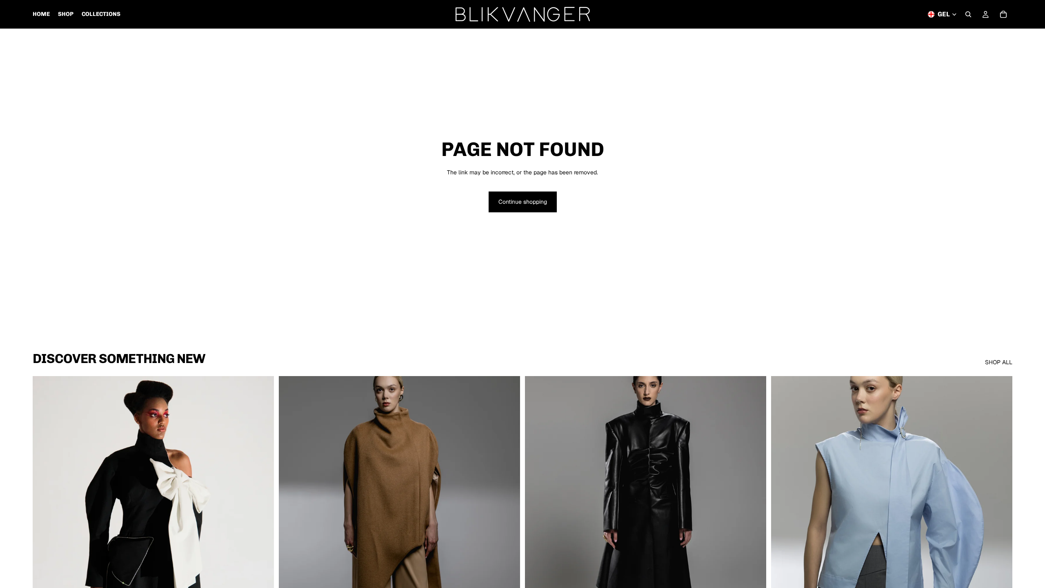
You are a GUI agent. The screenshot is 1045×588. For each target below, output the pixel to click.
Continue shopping (522, 201)
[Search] (968, 14)
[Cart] (1003, 14)
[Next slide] (261, 527)
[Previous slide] (45, 527)
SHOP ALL (998, 362)
